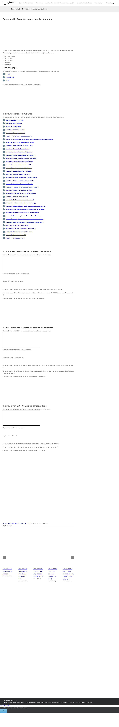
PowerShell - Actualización (13, 126)
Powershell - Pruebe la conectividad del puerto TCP (20, 155)
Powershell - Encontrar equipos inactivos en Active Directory (23, 216)
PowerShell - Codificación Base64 (15, 129)
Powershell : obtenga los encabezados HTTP (18, 165)
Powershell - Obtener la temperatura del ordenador (20, 228)
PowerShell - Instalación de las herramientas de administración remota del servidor (29, 139)
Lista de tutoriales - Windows (14, 123)
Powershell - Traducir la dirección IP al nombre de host (21, 177)
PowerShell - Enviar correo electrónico (17, 196)
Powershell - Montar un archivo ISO (16, 235)
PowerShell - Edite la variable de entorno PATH (19, 145)
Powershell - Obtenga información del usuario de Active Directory (24, 222)
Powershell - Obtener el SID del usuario (17, 225)
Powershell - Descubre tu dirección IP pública (19, 231)
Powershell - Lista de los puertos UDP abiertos (19, 171)
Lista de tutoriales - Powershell (14, 120)
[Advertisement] (38, 35)
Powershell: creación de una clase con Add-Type (22, 574)
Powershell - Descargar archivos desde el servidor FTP (21, 158)
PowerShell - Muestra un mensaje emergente (19, 136)
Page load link (4, 706)
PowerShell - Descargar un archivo (15, 133)
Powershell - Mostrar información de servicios (19, 190)
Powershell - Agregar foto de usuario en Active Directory (22, 187)
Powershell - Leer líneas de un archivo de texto (19, 184)
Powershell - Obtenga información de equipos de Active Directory (24, 219)
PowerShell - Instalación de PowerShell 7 (17, 149)
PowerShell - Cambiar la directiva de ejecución (19, 152)
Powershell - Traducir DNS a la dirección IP (18, 174)
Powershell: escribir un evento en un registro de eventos (68, 574)
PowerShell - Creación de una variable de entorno (20, 142)
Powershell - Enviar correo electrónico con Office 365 (21, 203)
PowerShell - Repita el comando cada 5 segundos (20, 180)
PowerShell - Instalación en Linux (15, 238)
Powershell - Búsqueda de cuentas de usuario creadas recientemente (25, 206)
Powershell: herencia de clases (7, 571)
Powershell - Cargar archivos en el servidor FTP (19, 161)
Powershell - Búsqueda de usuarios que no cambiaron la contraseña (25, 209)
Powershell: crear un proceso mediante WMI (52, 574)
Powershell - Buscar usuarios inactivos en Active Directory (22, 212)
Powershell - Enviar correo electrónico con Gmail (20, 200)
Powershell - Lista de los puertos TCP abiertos (19, 168)
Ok (3, 710)
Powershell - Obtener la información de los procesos (21, 193)
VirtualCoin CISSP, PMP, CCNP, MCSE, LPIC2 (16, 523)
